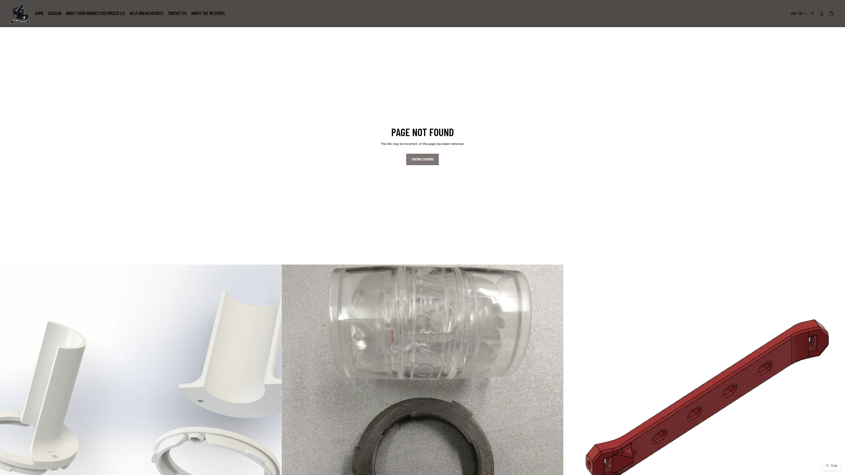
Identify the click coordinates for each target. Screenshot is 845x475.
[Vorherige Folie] (570, 405)
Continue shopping (422, 159)
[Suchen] (812, 13)
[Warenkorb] (831, 13)
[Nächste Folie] (838, 405)
